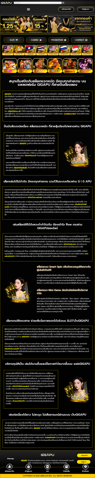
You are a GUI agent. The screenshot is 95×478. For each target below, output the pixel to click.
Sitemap (10, 458)
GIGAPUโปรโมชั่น (20, 167)
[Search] (63, 3)
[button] (28, 9)
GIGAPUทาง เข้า (14, 111)
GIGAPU (24, 460)
